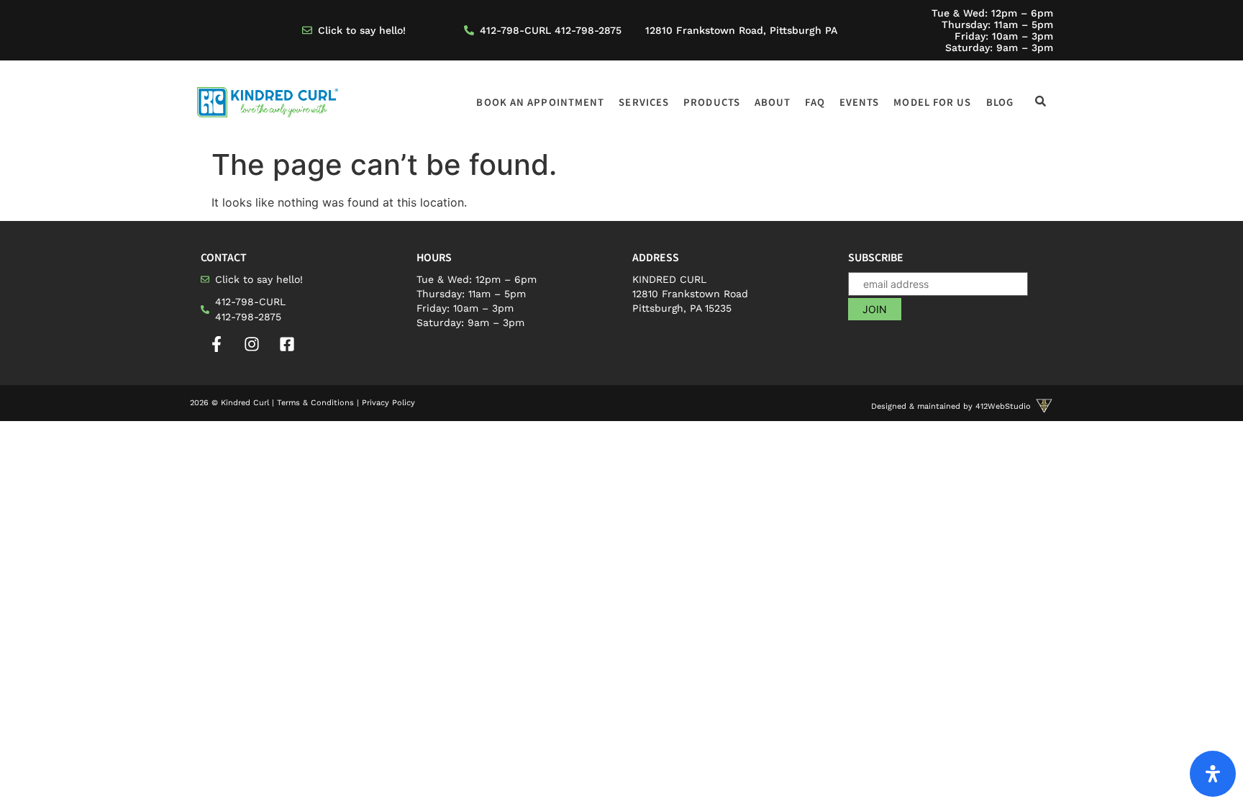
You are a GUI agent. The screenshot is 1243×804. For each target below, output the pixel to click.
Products (711, 102)
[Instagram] (252, 344)
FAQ (814, 102)
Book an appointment (540, 102)
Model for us (932, 102)
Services (644, 102)
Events (859, 102)
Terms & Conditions (315, 402)
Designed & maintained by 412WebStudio (951, 406)
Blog (1000, 102)
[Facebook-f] (216, 344)
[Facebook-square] (287, 344)
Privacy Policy (388, 402)
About (773, 102)
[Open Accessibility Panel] (1213, 774)
